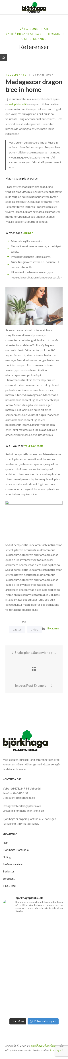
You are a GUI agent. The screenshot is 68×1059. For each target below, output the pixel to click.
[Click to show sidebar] (3, 57)
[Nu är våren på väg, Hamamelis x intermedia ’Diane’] (34, 1010)
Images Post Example (31, 686)
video (34, 629)
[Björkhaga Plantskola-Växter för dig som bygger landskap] (34, 7)
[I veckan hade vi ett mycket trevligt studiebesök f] (34, 999)
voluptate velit (18, 104)
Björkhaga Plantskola (43, 1045)
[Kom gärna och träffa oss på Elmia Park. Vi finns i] (34, 969)
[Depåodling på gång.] (34, 990)
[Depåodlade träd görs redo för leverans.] (34, 930)
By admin (53, 628)
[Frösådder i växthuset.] (34, 984)
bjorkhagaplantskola (28, 806)
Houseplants (15, 74)
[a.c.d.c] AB (56, 1050)
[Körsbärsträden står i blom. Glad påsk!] (34, 978)
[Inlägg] (34, 669)
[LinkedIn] (43, 628)
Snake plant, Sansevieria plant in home (35, 653)
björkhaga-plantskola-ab (29, 810)
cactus (17, 629)
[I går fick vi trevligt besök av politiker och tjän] (34, 949)
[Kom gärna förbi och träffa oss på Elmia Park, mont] (34, 921)
